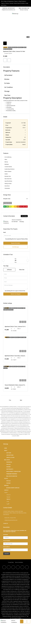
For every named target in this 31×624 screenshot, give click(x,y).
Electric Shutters (8, 171)
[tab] (5, 43)
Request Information (15, 243)
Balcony (6, 161)
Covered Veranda (8, 166)
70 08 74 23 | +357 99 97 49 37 (8, 8)
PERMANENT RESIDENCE (11, 473)
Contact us (5, 523)
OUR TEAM (8, 452)
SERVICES (6, 485)
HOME (5, 448)
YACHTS (6, 478)
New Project (20, 47)
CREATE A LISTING (10, 457)
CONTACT (6, 490)
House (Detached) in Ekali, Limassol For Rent (16, 385)
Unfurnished (7, 188)
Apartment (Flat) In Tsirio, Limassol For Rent (16, 326)
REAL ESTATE (7, 459)
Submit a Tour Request (15, 294)
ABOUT (5, 450)
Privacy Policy (11, 562)
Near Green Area (8, 178)
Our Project (10, 309)
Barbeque (7, 164)
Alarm (6, 159)
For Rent (5, 308)
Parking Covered (8, 183)
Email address (6, 546)
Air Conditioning (8, 157)
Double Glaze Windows (9, 169)
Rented (9, 47)
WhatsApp (21, 221)
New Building (14, 47)
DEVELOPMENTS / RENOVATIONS (13, 471)
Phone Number (6, 540)
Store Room (7, 185)
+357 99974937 (14, 221)
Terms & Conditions (19, 562)
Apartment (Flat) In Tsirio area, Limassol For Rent (17, 355)
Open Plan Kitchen (8, 181)
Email (4, 232)
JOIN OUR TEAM (9, 455)
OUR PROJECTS (9, 469)
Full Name (5, 534)
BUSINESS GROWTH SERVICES (12, 487)
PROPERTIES (9, 462)
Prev (10, 400)
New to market (23, 337)
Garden (6, 173)
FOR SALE (8, 464)
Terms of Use (24, 239)
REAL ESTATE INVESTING (11, 476)
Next (21, 400)
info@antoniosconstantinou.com (8, 9)
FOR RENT (8, 466)
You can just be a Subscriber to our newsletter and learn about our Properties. (14, 531)
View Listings (24, 216)
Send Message (15, 246)
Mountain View (8, 176)
